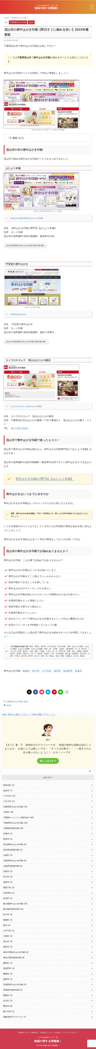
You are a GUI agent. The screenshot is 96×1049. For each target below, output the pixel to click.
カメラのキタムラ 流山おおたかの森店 (26, 406)
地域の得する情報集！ (47, 8)
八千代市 (46, 670)
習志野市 (68, 670)
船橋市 (26, 670)
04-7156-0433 (19, 428)
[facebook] (35, 691)
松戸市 (35, 670)
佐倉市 (78, 670)
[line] (60, 691)
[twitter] (29, 691)
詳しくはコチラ (48, 761)
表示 (21, 138)
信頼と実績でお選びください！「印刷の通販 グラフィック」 (29, 714)
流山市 (25, 701)
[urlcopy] (66, 691)
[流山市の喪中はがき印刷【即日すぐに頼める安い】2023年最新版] (48, 691)
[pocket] (41, 691)
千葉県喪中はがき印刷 (14, 701)
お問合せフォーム (46, 1032)
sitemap (57, 1032)
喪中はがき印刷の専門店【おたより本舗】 (27, 218)
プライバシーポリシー (70, 1032)
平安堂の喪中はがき (18, 314)
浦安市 (57, 670)
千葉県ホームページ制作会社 (28, 1032)
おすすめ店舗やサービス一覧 (48, 1037)
